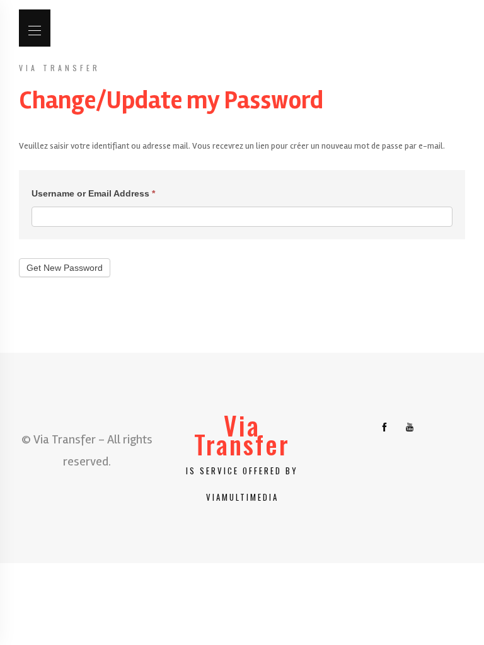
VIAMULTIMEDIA (242, 497)
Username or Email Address (93, 193)
